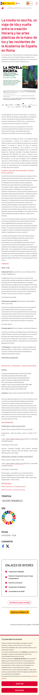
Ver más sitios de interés (19, 603)
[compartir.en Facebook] (3, 546)
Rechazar (19, 690)
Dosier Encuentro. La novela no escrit (12, 490)
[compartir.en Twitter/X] (7, 546)
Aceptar (19, 684)
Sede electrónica (18, 612)
